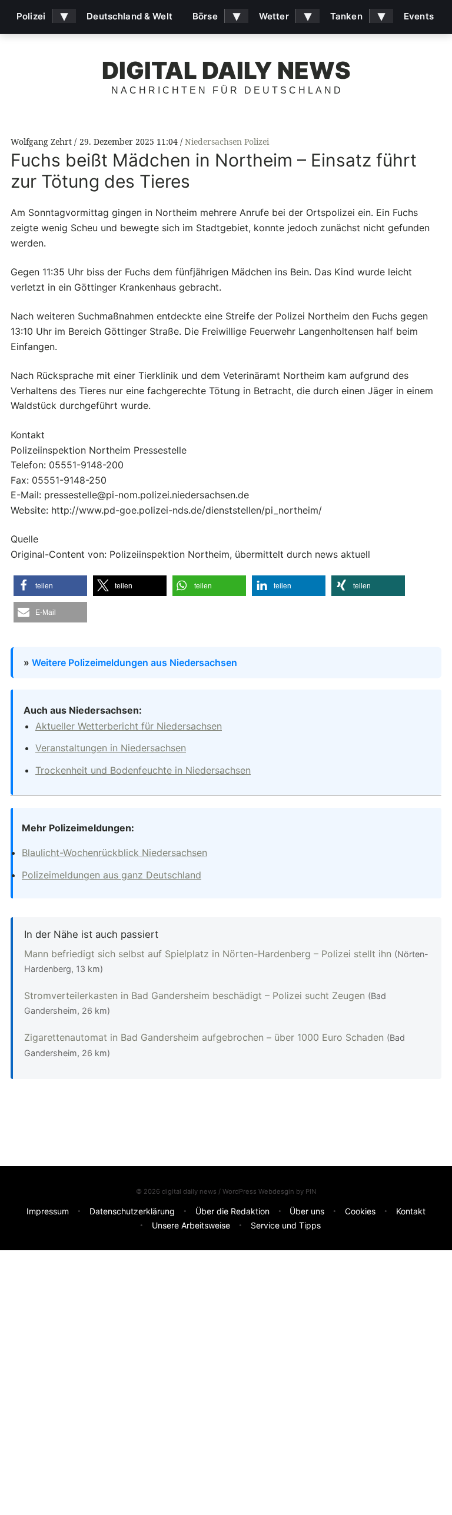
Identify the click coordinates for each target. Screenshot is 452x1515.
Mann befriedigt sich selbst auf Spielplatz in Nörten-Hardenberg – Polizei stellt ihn (209, 954)
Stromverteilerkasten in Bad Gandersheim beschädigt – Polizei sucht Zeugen (196, 995)
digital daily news (226, 70)
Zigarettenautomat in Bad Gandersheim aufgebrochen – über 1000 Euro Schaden (205, 1037)
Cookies (360, 1211)
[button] (50, 585)
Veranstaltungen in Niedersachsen (110, 748)
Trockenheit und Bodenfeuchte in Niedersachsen (143, 770)
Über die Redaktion (232, 1211)
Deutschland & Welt (129, 16)
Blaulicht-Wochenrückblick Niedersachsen (114, 852)
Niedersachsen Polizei (227, 141)
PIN (310, 1191)
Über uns (307, 1211)
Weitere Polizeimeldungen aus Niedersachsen (134, 662)
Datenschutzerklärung (132, 1211)
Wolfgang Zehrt (42, 141)
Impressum (47, 1211)
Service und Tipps (286, 1225)
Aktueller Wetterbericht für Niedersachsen (128, 726)
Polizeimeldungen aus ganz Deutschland (111, 875)
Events (419, 16)
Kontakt (411, 1211)
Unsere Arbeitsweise (191, 1225)
